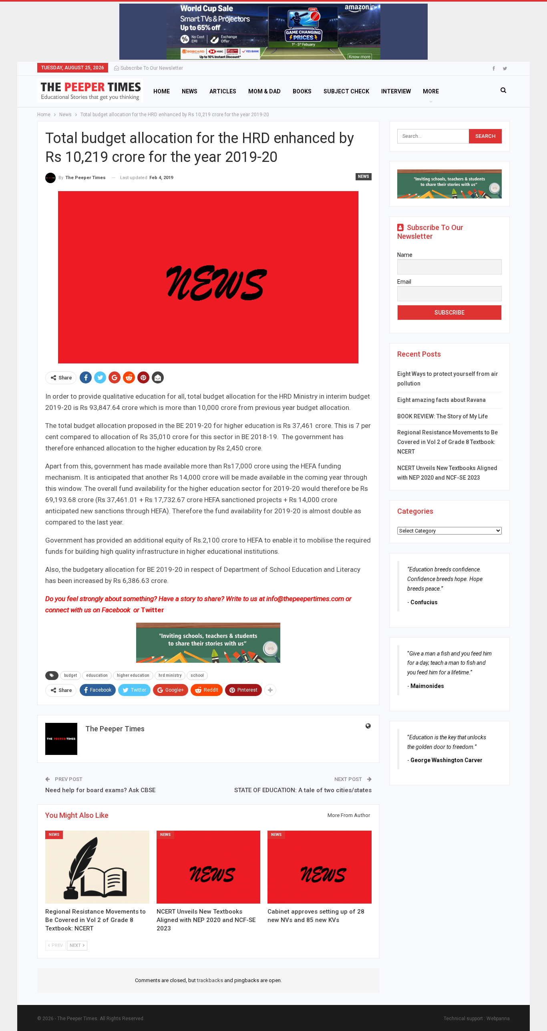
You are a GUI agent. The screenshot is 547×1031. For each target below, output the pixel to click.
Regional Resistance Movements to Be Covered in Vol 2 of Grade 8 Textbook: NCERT (447, 442)
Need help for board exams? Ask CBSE (100, 790)
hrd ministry (170, 675)
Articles (222, 91)
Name (404, 255)
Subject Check (346, 91)
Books (302, 91)
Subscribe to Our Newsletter (152, 68)
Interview (396, 91)
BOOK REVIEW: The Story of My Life (442, 416)
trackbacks (210, 980)
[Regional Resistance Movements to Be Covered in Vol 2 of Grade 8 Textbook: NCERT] (97, 867)
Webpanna (498, 1018)
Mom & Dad (264, 91)
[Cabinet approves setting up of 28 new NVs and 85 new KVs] (319, 867)
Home (161, 91)
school (197, 675)
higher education (133, 675)
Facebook (117, 610)
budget (70, 675)
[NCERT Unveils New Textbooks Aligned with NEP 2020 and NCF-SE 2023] (209, 867)
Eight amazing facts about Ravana (441, 400)
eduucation (97, 675)
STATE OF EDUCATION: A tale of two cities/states (303, 790)
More (431, 91)
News (189, 91)
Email (404, 281)
